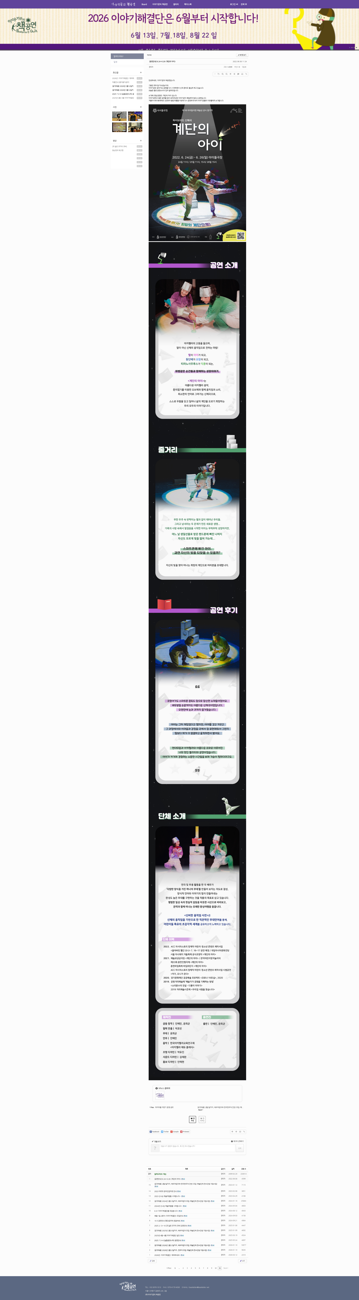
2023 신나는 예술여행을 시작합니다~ (167, 1196)
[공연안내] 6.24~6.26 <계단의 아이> (162, 61)
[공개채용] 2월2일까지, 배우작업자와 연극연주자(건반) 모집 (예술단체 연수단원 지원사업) (185, 1184)
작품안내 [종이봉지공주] (120, 82)
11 (220, 1268)
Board (144, 4)
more (179, 29)
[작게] (226, 74)
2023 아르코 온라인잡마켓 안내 (165, 1191)
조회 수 (243, 1169)
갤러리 (176, 4)
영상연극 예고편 (117, 150)
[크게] (223, 74)
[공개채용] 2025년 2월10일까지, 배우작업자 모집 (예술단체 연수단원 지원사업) (182, 1231)
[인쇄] (242, 74)
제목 (186, 1169)
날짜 (233, 1169)
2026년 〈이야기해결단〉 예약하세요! (123, 78)
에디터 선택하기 (238, 1141)
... (179, 1268)
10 (216, 1268)
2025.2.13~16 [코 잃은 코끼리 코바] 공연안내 (171, 1226)
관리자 (151, 67)
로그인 (233, 4)
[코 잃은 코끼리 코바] (119, 146)
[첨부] (246, 74)
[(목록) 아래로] (234, 74)
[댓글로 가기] (238, 74)
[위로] (230, 74)
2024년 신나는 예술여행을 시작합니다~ (168, 1206)
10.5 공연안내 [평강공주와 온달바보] (167, 1221)
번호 (149, 1169)
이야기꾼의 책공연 (160, 4)
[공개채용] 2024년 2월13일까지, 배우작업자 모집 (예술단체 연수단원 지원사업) (182, 1201)
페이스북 (188, 4)
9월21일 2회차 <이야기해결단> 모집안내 (169, 1216)
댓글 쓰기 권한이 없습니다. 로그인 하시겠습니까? (178, 1146)
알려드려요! (119, 56)
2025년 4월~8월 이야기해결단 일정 (123, 98)
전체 (242, 4)
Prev (169, 1268)
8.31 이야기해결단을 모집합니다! (166, 1211)
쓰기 (243, 1261)
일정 (115, 62)
